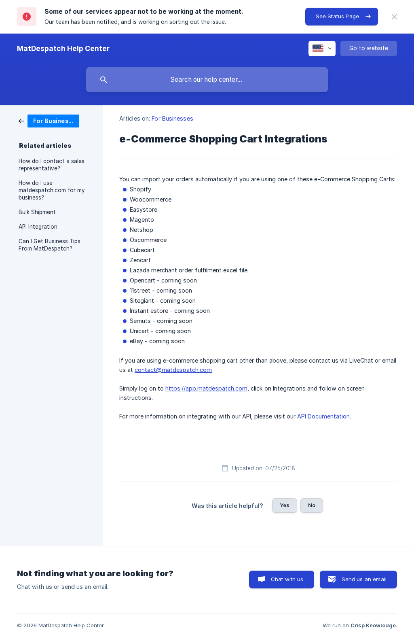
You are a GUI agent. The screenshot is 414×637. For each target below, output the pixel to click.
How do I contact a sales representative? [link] (51, 165)
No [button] (311, 505)
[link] (49, 120)
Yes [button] (284, 505)
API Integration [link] (38, 226)
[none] (394, 16)
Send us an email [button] (364, 579)
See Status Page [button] (337, 16)
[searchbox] (207, 79)
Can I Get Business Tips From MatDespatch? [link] (49, 245)
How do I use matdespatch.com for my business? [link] (52, 190)
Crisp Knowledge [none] (373, 625)
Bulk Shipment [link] (37, 212)
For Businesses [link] (172, 118)
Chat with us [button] (287, 579)
